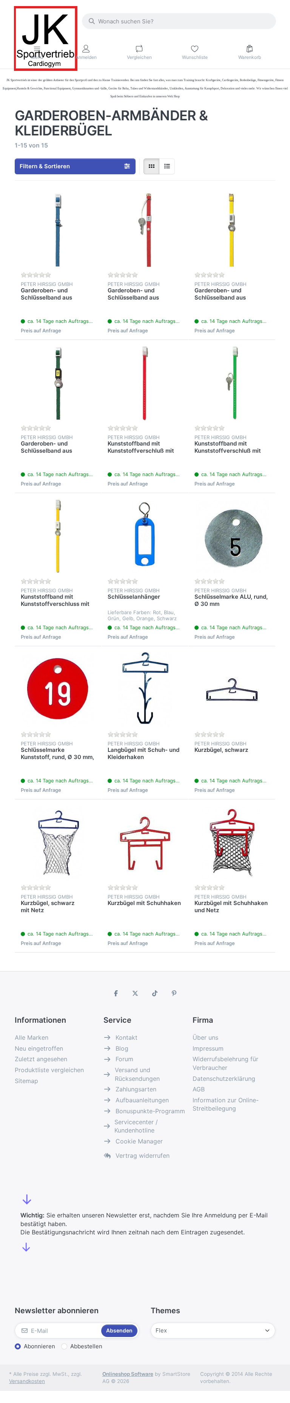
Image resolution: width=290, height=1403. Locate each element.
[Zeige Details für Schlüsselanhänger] (145, 536)
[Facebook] (116, 993)
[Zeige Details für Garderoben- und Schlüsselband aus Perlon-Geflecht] (58, 230)
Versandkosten (27, 1381)
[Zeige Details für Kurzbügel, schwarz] (231, 689)
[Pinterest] (174, 993)
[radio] (151, 166)
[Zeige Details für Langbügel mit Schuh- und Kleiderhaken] (145, 689)
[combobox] (179, 21)
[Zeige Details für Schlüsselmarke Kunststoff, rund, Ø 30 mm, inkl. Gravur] (58, 689)
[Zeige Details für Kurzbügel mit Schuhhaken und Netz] (231, 842)
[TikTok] (155, 993)
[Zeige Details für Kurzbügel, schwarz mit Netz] (58, 842)
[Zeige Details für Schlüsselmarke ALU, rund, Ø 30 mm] (231, 536)
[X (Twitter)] (135, 993)
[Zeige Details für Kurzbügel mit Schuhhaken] (145, 842)
